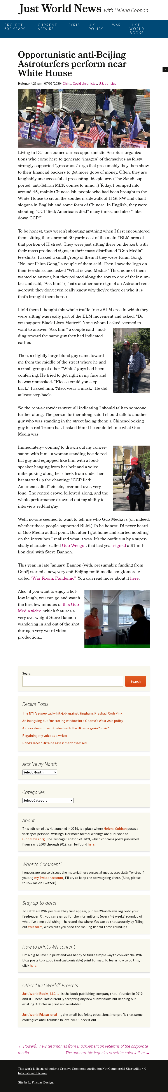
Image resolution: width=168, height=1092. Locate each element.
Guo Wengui (74, 546)
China (67, 83)
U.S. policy (96, 26)
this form (35, 927)
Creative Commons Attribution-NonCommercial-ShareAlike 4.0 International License (82, 1071)
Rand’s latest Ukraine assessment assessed (54, 743)
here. (33, 965)
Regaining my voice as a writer (44, 735)
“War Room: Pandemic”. (54, 578)
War (116, 24)
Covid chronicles (85, 83)
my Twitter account (48, 877)
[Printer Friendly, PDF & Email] (165, 69)
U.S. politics (107, 83)
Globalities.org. (34, 839)
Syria (74, 24)
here (134, 578)
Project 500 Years (15, 26)
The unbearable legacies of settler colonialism (107, 1052)
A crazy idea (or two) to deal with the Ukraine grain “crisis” (65, 728)
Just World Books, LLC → (41, 993)
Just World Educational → (41, 1014)
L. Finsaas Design (40, 1082)
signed (119, 546)
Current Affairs (47, 26)
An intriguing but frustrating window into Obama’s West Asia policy (72, 720)
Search (27, 673)
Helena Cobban (115, 828)
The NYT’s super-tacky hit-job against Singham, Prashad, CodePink (72, 713)
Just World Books (137, 28)
